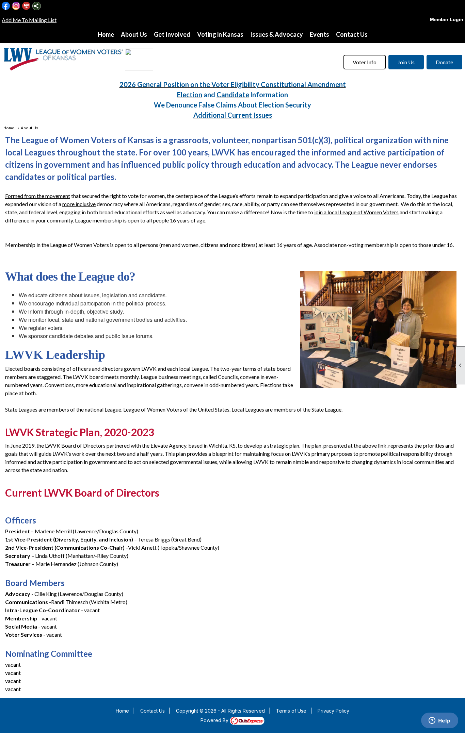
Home (106, 34)
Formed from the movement (37, 196)
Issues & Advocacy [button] (276, 34)
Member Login (446, 19)
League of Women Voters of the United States (176, 409)
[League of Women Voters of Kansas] (2, 68)
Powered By (215, 720)
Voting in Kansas (220, 34)
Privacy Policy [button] (333, 711)
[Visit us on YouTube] (26, 6)
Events (319, 34)
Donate (444, 62)
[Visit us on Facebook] (6, 6)
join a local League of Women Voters (356, 212)
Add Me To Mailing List (29, 20)
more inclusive (79, 204)
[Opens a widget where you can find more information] (439, 721)
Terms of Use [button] (291, 711)
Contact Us (352, 34)
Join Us (406, 62)
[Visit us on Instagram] (16, 6)
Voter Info (364, 62)
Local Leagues (247, 409)
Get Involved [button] (172, 34)
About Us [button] (134, 34)
